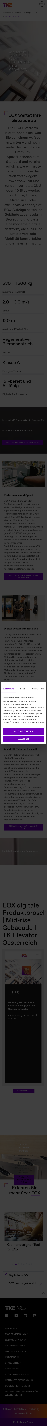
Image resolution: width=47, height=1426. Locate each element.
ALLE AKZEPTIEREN (23, 731)
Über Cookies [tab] (38, 689)
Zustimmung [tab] (8, 689)
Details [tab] (23, 689)
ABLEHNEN (23, 739)
